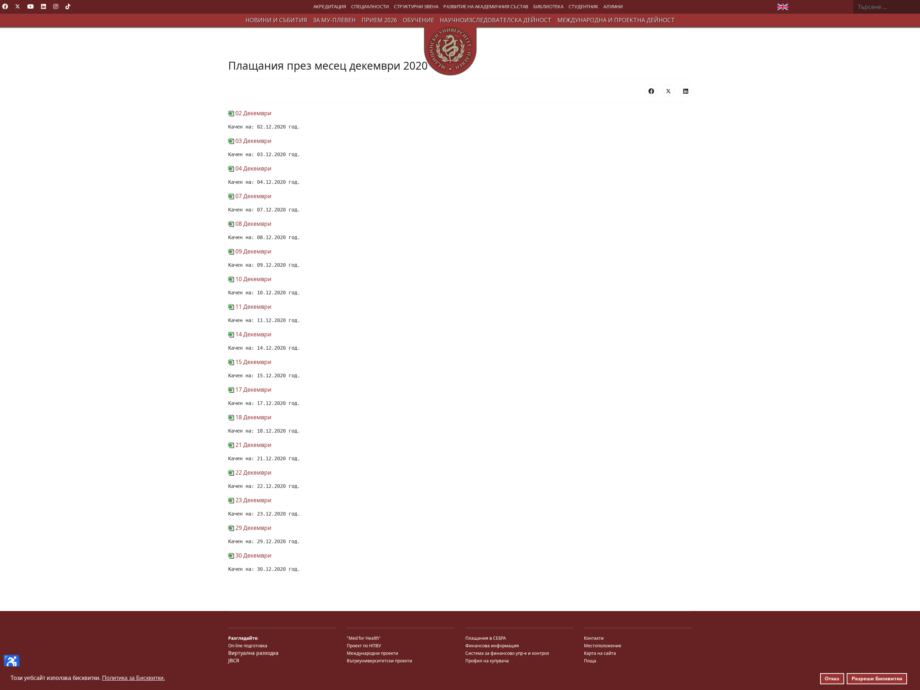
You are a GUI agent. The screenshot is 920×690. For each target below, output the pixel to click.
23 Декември (252, 500)
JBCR (233, 660)
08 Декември (252, 224)
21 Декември (252, 445)
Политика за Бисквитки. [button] (133, 678)
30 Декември (252, 555)
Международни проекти (372, 653)
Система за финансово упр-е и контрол (507, 653)
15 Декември (252, 362)
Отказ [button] (832, 678)
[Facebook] (5, 6)
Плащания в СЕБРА (485, 638)
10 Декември (252, 279)
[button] (329, 6)
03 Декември (252, 141)
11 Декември (252, 307)
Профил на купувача (487, 661)
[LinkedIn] (686, 91)
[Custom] (67, 6)
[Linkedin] (43, 6)
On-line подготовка (247, 646)
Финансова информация (492, 646)
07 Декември (252, 196)
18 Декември (252, 417)
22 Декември (252, 472)
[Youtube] (30, 6)
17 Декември (252, 389)
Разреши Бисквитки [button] (877, 678)
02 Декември (252, 113)
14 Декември (252, 334)
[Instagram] (55, 6)
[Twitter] (17, 6)
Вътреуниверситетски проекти (379, 661)
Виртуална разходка (253, 652)
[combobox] (886, 7)
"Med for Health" (364, 638)
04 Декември (252, 168)
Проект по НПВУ (364, 646)
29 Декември (252, 528)
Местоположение (602, 646)
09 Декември (252, 251)
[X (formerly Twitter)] (668, 91)
